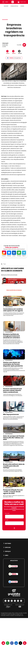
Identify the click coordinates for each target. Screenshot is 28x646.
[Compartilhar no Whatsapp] (7, 643)
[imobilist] (3, 643)
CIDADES (22, 6)
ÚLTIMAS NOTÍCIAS (14, 6)
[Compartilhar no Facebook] (12, 643)
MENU (6, 2)
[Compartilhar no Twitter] (20, 643)
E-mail (6, 519)
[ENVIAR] (14, 528)
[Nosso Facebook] (9, 601)
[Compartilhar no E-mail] (21, 601)
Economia (5, 19)
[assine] (24, 643)
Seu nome (7, 513)
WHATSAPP (6, 6)
